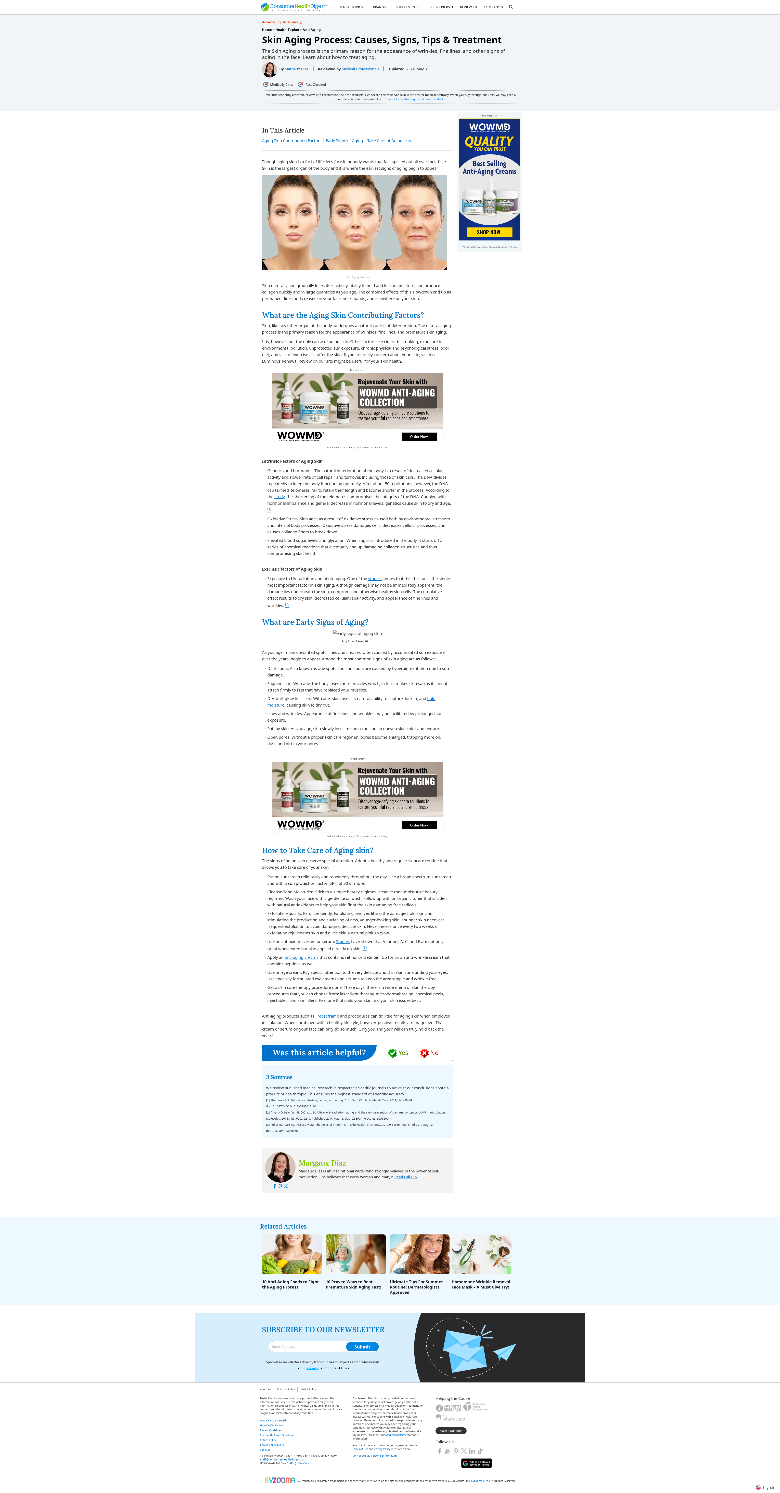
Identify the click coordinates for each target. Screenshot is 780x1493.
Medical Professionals (360, 68)
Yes (403, 1052)
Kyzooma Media (481, 1481)
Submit (362, 1347)
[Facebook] (440, 1451)
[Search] (511, 8)
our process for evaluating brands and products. (412, 99)
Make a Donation (451, 1431)
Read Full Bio (405, 1176)
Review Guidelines (271, 1430)
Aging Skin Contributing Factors (292, 140)
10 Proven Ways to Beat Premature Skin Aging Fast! (353, 1284)
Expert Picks (439, 7)
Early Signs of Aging (344, 140)
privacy (312, 1368)
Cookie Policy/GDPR (272, 1445)
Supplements (407, 7)
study (279, 496)
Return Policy (268, 1440)
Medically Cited (281, 84)
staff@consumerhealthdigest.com (283, 1459)
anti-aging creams (301, 957)
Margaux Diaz (297, 68)
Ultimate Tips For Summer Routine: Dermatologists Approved (416, 1287)
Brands (379, 7)
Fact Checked (315, 84)
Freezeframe (327, 1016)
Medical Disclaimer (396, 1435)
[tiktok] (480, 1451)
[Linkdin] (472, 1451)
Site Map (265, 1450)
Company (492, 7)
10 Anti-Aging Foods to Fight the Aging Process (290, 1284)
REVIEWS (467, 7)
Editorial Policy (286, 1389)
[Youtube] (448, 1451)
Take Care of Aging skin (389, 140)
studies (375, 578)
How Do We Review (271, 1425)
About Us (265, 1389)
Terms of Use (360, 1449)
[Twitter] (464, 1451)
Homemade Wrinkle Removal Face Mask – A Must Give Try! (481, 1284)
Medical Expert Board (273, 1420)
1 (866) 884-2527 (298, 1463)
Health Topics (350, 7)
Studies (343, 941)
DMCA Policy (308, 1389)
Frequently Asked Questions (277, 1435)
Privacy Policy (382, 1449)
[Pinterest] (456, 1451)
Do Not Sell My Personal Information (374, 1455)
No (434, 1052)
